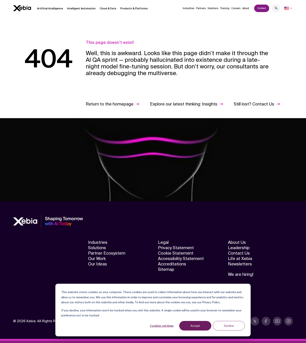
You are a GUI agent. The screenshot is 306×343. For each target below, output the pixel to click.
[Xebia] (22, 8)
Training (224, 8)
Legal (163, 242)
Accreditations (172, 264)
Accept (195, 325)
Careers (235, 8)
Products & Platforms (134, 8)
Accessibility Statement (181, 258)
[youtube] (277, 321)
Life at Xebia (240, 258)
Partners (201, 8)
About (245, 8)
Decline (229, 325)
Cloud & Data (108, 8)
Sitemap (166, 269)
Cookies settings (162, 325)
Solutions (213, 8)
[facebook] (266, 321)
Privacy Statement (176, 247)
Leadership (239, 247)
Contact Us (239, 253)
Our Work (97, 258)
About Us (237, 242)
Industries (188, 8)
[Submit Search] (276, 9)
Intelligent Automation (81, 8)
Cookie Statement (175, 253)
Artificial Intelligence (50, 8)
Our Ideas (97, 264)
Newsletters (240, 264)
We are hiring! (240, 274)
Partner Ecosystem (106, 253)
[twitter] (254, 321)
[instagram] (288, 321)
